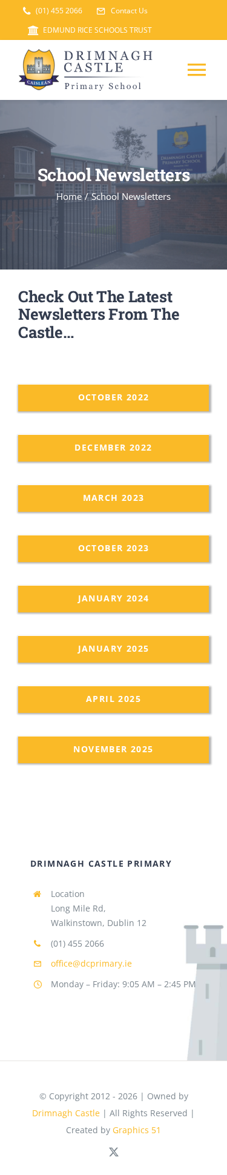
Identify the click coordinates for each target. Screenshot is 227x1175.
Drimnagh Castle (66, 1113)
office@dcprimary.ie (91, 963)
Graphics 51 (137, 1130)
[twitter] (114, 1152)
